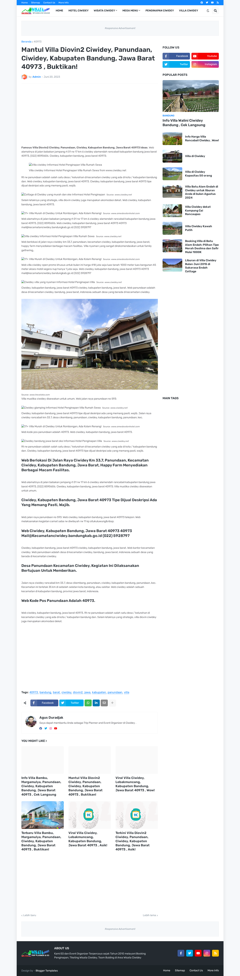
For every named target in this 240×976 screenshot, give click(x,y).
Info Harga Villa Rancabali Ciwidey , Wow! (202, 138)
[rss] (218, 2)
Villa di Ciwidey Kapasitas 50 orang (198, 173)
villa (126, 692)
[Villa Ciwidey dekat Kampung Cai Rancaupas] (172, 210)
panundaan (115, 692)
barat (56, 692)
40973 (37, 41)
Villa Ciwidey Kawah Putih (198, 228)
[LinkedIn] (96, 703)
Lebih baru (29, 915)
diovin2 (78, 692)
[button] (208, 10)
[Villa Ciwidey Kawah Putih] (172, 228)
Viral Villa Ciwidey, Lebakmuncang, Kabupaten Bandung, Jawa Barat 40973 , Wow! (135, 784)
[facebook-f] (181, 953)
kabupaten (99, 692)
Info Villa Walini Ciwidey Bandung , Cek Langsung (184, 122)
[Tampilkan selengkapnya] (112, 703)
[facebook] (202, 2)
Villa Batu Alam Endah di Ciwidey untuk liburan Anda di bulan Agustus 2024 (201, 192)
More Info (63, 2)
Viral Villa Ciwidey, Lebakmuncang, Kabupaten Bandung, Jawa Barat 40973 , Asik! (87, 839)
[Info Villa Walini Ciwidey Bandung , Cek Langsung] (191, 96)
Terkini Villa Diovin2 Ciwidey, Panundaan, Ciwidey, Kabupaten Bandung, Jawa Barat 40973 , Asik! (133, 841)
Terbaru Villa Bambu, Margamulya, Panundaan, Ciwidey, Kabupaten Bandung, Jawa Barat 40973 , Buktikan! (41, 841)
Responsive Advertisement (120, 28)
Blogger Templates (47, 970)
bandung (45, 692)
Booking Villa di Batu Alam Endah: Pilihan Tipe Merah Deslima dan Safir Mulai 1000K (202, 246)
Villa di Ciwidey (195, 156)
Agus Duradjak (51, 717)
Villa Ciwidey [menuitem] (188, 10)
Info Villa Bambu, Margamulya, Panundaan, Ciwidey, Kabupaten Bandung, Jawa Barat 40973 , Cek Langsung (41, 786)
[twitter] (207, 2)
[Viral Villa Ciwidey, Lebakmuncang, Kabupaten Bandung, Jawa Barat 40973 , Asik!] (89, 815)
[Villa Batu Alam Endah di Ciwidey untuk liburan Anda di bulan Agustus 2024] (172, 191)
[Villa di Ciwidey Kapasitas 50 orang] (172, 173)
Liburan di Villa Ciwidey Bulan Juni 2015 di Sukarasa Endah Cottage (200, 266)
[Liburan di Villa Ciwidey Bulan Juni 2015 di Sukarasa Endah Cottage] (172, 265)
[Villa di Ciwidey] (172, 156)
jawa (87, 692)
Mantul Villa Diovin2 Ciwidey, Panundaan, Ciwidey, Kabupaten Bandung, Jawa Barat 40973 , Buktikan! (85, 786)
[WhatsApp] (88, 703)
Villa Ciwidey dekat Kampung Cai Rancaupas (198, 210)
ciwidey (66, 692)
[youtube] (212, 2)
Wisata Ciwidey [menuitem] (104, 10)
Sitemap (35, 2)
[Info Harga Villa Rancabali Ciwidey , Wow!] (172, 138)
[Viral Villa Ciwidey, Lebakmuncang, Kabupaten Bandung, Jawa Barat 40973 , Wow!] (137, 760)
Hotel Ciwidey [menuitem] (78, 10)
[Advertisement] (89, 115)
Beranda (26, 41)
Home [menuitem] (59, 10)
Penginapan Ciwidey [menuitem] (160, 10)
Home (24, 2)
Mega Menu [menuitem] (130, 10)
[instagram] (51, 728)
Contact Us (49, 2)
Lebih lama (149, 915)
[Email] (104, 703)
